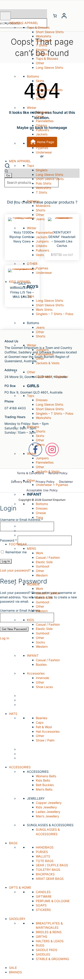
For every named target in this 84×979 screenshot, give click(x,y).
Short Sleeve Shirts (50, 32)
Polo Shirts (43, 41)
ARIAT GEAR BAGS (50, 879)
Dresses (41, 54)
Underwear (44, 152)
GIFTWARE (44, 896)
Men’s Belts (44, 789)
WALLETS (43, 856)
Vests (40, 116)
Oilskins (41, 125)
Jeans (40, 85)
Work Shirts (44, 309)
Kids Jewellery (46, 807)
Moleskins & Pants (49, 90)
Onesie (41, 513)
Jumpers (42, 112)
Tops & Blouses (47, 58)
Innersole (42, 678)
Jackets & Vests (47, 363)
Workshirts (43, 36)
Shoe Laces (44, 687)
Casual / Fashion (48, 557)
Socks (40, 642)
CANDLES (43, 892)
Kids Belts (43, 780)
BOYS (32, 286)
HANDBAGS (45, 847)
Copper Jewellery (49, 803)
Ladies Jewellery (48, 812)
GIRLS (33, 386)
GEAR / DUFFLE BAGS (52, 865)
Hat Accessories (48, 731)
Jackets (41, 134)
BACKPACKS (45, 874)
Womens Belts (46, 776)
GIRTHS (41, 936)
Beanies (41, 718)
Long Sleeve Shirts (49, 67)
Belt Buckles (45, 785)
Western (42, 575)
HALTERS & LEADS (50, 941)
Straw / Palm (45, 740)
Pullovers (42, 130)
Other (40, 63)
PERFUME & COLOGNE (53, 901)
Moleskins (43, 206)
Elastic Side (44, 562)
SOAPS (41, 905)
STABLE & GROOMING (52, 959)
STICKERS (43, 910)
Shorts (40, 99)
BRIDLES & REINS (49, 932)
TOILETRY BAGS (48, 869)
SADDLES (43, 954)
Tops (39, 517)
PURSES (42, 852)
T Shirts (41, 45)
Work (39, 553)
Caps (39, 722)
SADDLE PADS (46, 950)
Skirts (40, 81)
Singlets (41, 50)
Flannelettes (45, 121)
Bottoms (42, 504)
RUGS (40, 945)
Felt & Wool (44, 727)
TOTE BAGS (45, 861)
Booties (41, 664)
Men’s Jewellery (47, 816)
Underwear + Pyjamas (52, 376)
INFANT (34, 494)
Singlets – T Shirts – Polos (54, 314)
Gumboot (42, 566)
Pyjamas (42, 148)
